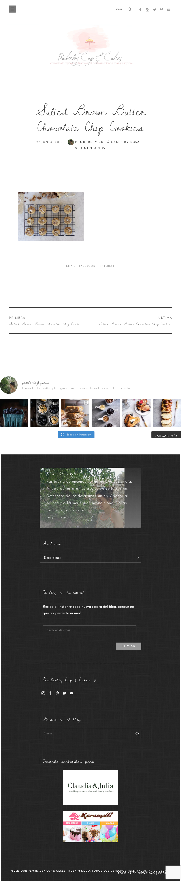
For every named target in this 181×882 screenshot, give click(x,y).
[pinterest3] (161, 9)
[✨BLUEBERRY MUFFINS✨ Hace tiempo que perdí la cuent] (44, 413)
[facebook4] (140, 9)
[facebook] (50, 693)
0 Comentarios (90, 148)
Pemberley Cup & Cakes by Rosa (108, 142)
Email (71, 266)
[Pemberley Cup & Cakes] (90, 49)
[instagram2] (147, 9)
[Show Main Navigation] (12, 9)
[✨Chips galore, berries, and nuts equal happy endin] (106, 413)
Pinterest (107, 266)
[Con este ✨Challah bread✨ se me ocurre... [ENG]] (167, 413)
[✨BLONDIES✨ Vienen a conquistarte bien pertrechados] (75, 413)
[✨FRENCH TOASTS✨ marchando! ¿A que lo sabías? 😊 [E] (136, 413)
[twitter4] (154, 9)
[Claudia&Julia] (90, 787)
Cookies (165, 873)
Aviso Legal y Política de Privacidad (145, 872)
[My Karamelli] (90, 827)
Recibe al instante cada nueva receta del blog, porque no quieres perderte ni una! (88, 610)
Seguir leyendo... (60, 517)
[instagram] (43, 693)
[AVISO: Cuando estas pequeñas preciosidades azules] (14, 413)
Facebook (87, 266)
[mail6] (168, 9)
